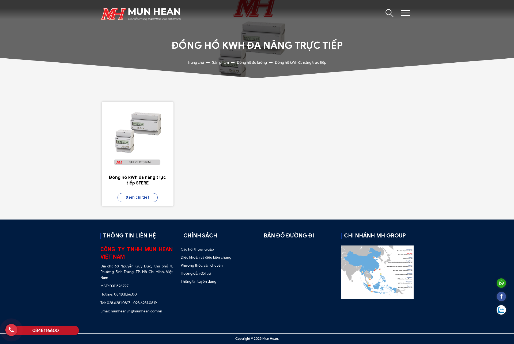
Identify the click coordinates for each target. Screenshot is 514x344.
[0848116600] (11, 330)
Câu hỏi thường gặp (198, 249)
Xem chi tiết (137, 197)
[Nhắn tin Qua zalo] (501, 310)
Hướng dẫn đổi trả (196, 273)
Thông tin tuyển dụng (198, 281)
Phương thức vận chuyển (202, 265)
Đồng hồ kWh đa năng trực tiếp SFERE (137, 180)
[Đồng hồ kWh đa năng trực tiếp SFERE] (137, 137)
